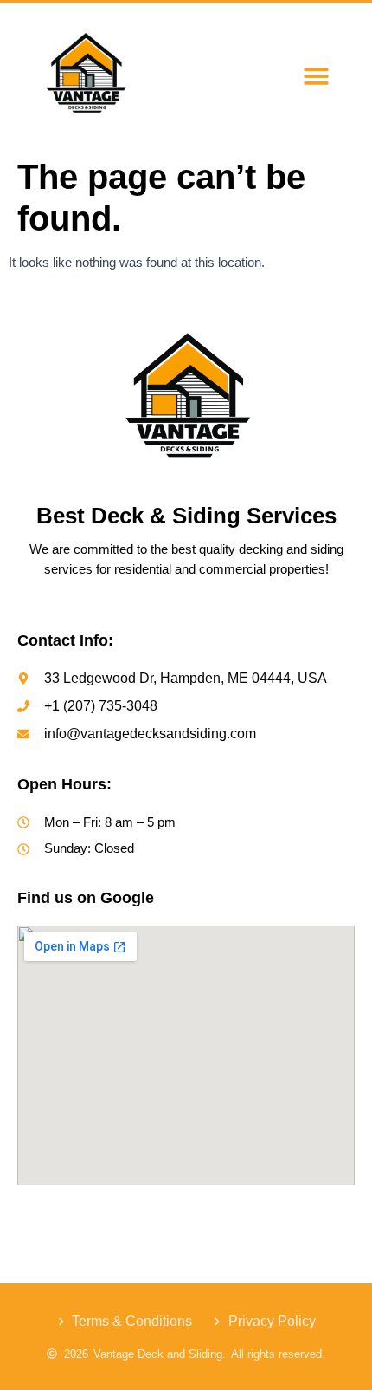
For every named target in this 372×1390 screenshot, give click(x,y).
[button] (316, 75)
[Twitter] (186, 1217)
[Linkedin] (220, 1217)
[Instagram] (150, 1217)
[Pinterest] (256, 1217)
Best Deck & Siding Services (186, 516)
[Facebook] (116, 1217)
